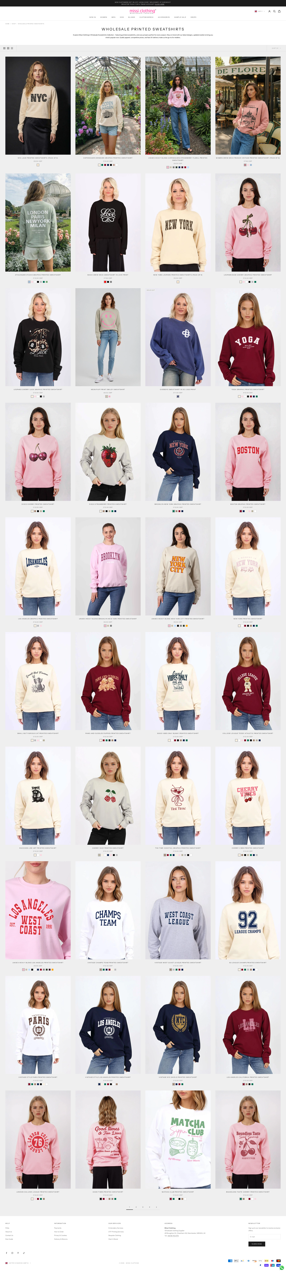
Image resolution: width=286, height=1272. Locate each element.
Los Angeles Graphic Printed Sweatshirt (38, 619)
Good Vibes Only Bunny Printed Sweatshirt (178, 733)
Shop (14, 24)
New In (92, 17)
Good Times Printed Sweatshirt (108, 1192)
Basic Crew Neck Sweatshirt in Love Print (108, 275)
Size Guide (9, 1239)
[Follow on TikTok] (24, 1253)
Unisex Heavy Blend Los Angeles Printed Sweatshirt (38, 962)
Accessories (164, 17)
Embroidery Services (115, 1228)
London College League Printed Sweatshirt (38, 1192)
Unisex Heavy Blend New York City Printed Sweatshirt (178, 619)
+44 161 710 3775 (173, 1236)
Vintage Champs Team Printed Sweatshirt (108, 962)
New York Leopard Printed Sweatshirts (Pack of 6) (178, 275)
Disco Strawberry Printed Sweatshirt (108, 504)
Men (113, 17)
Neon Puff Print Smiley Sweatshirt (108, 389)
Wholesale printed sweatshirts (31, 24)
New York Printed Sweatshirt (248, 619)
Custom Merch (147, 17)
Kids (122, 17)
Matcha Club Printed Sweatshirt (178, 1192)
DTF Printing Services (116, 1232)
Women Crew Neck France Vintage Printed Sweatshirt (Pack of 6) (248, 158)
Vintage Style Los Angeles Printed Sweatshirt (108, 1077)
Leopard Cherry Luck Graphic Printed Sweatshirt (38, 389)
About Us (8, 1232)
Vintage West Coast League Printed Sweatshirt (178, 962)
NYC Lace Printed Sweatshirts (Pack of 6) (38, 158)
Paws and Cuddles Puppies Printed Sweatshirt (108, 733)
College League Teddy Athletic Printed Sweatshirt (248, 733)
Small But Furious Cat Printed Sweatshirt (38, 733)
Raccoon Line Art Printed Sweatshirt (38, 848)
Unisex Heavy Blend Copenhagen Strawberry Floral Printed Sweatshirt (177, 159)
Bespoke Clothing (114, 1235)
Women (103, 17)
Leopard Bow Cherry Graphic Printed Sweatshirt (248, 275)
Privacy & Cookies (60, 1235)
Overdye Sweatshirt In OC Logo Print (178, 389)
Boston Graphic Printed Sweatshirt (247, 504)
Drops (194, 17)
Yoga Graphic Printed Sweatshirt (248, 389)
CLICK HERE (159, 4)
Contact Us (9, 1235)
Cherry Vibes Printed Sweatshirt (248, 848)
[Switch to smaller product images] (8, 48)
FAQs (7, 1228)
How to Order (59, 1232)
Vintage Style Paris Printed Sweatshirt (38, 1077)
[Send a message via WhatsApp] (282, 1268)
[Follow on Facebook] (6, 1253)
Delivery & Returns (60, 1239)
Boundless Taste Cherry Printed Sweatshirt (248, 1192)
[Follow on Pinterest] (18, 1253)
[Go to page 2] (156, 1207)
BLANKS (131, 17)
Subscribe (257, 1244)
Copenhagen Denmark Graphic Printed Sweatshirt (108, 158)
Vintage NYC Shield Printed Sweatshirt (178, 1077)
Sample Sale (180, 17)
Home (7, 24)
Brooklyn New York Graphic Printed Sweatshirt (178, 504)
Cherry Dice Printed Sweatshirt (108, 848)
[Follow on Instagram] (12, 1253)
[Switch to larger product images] (4, 48)
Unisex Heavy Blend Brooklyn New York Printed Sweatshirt (108, 619)
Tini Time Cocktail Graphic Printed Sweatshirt (178, 848)
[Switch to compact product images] (12, 48)
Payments (57, 1228)
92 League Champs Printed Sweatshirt (248, 962)
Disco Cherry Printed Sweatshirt (38, 504)
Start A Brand (113, 1239)
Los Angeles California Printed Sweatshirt (248, 1077)
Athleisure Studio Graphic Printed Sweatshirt (38, 275)
